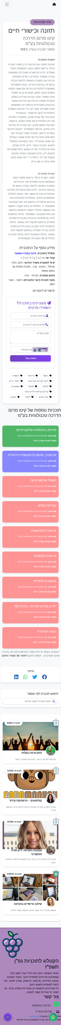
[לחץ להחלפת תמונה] (40, 349)
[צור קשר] (53, 1017)
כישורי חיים (14, 381)
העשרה (16, 375)
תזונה (28, 397)
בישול (46, 375)
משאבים (15, 386)
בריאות (31, 375)
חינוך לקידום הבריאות (38, 381)
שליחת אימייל (45, 1011)
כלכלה (46, 386)
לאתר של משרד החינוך (14, 655)
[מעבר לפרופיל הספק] (50, 751)
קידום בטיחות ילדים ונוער (37, 391)
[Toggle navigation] (7, 4)
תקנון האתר (34, 1016)
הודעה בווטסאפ (42, 1005)
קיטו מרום (44, 397)
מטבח (31, 386)
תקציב (13, 397)
